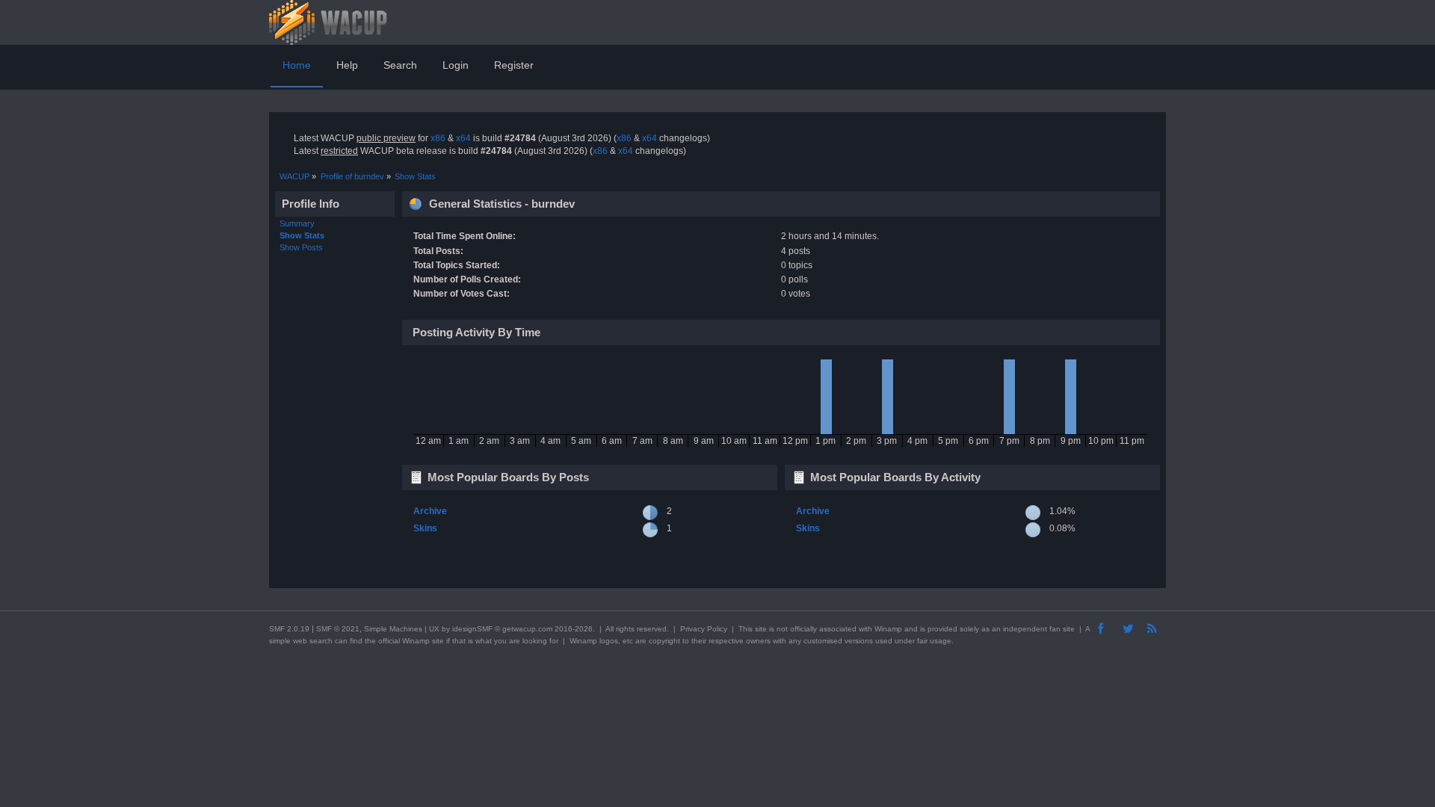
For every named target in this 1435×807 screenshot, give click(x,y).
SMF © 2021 (337, 629)
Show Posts (301, 247)
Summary (297, 223)
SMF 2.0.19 (289, 629)
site (761, 629)
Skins (425, 528)
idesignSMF (472, 629)
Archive (430, 511)
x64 (463, 138)
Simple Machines (393, 629)
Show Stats (302, 235)
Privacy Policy (703, 629)
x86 (437, 138)
